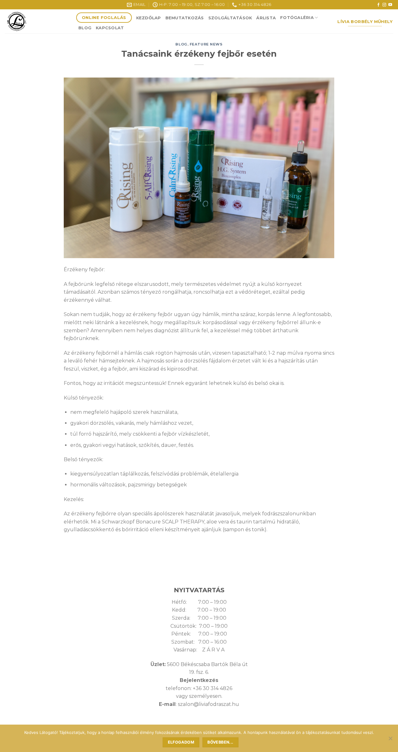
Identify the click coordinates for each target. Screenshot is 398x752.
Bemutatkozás (184, 18)
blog (181, 44)
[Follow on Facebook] (378, 5)
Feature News (206, 44)
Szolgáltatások (230, 18)
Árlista (266, 18)
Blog (84, 28)
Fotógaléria (297, 17)
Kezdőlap (148, 18)
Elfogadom (181, 742)
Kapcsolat (110, 28)
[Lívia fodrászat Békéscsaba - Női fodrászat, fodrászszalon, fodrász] (36, 21)
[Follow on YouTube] (390, 5)
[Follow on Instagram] (384, 5)
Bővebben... (220, 742)
